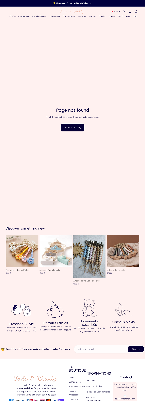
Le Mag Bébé (75, 382)
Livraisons (90, 380)
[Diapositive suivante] (35, 251)
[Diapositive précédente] (9, 251)
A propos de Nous (77, 386)
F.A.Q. (71, 377)
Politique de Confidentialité (98, 391)
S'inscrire (136, 349)
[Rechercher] (124, 11)
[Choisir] (33, 262)
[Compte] (130, 11)
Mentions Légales (94, 386)
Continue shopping (72, 127)
